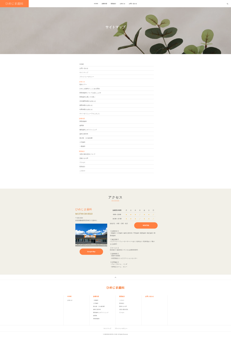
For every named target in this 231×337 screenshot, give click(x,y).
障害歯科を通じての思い (87, 97)
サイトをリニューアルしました (89, 113)
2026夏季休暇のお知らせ (87, 101)
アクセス (82, 162)
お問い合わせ (133, 3)
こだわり (82, 170)
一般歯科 (82, 146)
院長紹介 (82, 166)
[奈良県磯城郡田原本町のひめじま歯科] (14, 3)
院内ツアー (83, 84)
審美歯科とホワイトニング (88, 129)
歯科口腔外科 (83, 134)
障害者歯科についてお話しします (90, 93)
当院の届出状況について (87, 154)
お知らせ (122, 3)
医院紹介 (113, 3)
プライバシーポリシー (86, 76)
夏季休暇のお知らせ (85, 105)
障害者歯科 (83, 121)
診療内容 (104, 3)
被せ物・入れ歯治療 (85, 138)
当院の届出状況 (123, 309)
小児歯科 (82, 142)
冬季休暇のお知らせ (85, 109)
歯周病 (81, 125)
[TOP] (115, 277)
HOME (96, 3)
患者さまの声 (83, 158)
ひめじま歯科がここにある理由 (89, 88)
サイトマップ (83, 72)
